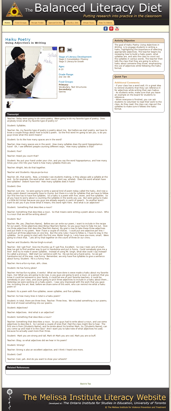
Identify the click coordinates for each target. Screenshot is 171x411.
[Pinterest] (111, 29)
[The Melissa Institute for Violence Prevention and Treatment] (94, 397)
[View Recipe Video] (62, 52)
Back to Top (85, 384)
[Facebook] (106, 29)
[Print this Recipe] (69, 50)
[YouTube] (117, 29)
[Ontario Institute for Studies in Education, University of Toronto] (100, 403)
